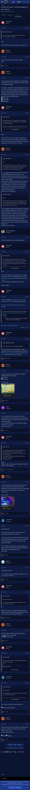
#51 (28, 413)
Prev (11, 744)
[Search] (28, 2)
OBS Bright (4, 778)
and (9, 469)
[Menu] (2, 2)
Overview (3, 15)
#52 (28, 442)
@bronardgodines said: (7, 342)
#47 (28, 251)
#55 (28, 567)
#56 (28, 592)
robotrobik (4, 11)
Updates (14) (11, 15)
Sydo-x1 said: (5, 596)
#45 (28, 154)
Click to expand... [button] (15, 129)
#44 (28, 113)
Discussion (18, 15)
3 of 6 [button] (15, 744)
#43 (28, 77)
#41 (28, 27)
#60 (28, 724)
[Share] (26, 28)
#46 (28, 237)
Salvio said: (5, 446)
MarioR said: (5, 117)
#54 (28, 526)
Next (19, 744)
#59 (28, 682)
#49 (28, 338)
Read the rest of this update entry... (9, 325)
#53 (28, 482)
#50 (28, 370)
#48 (28, 296)
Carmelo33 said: (6, 686)
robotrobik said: (6, 158)
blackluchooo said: (6, 31)
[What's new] (24, 2)
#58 (28, 653)
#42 (28, 56)
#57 (28, 630)
